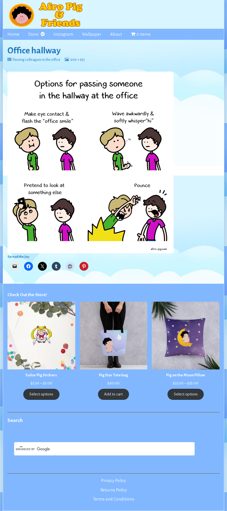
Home (13, 34)
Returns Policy (113, 490)
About (116, 34)
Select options (41, 394)
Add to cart (113, 394)
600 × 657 (77, 60)
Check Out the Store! (27, 295)
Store (33, 34)
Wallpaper (91, 34)
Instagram (63, 34)
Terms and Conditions (113, 499)
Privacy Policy (113, 480)
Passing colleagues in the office (36, 60)
